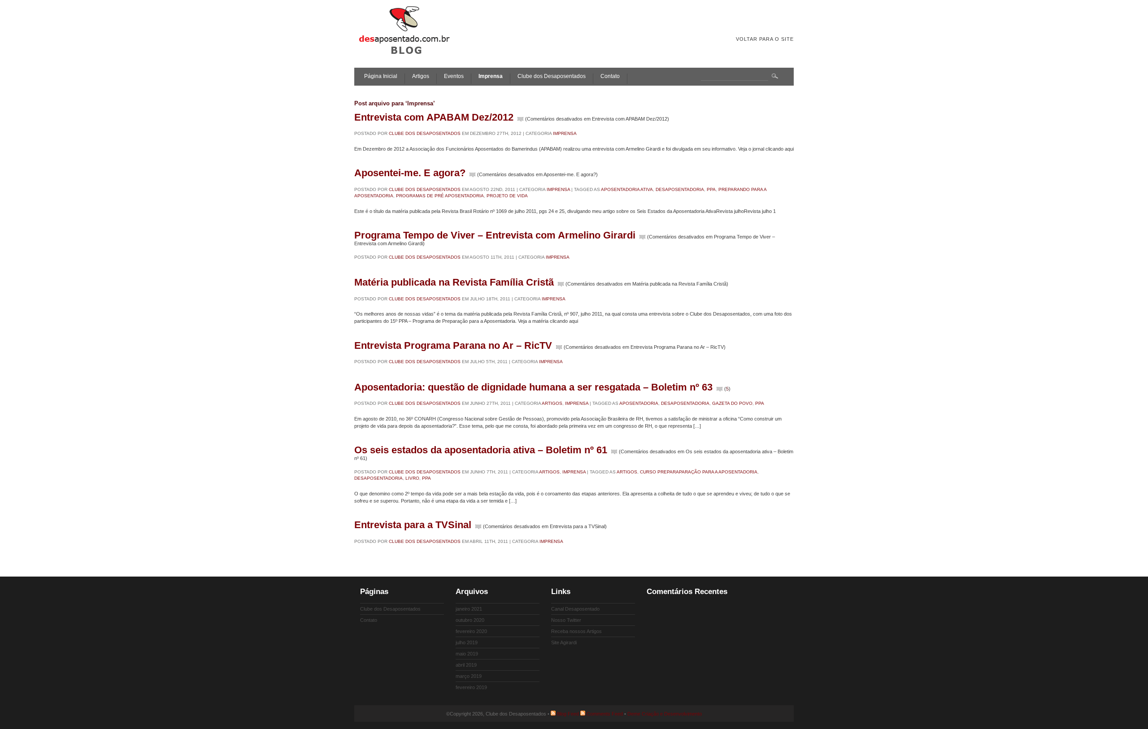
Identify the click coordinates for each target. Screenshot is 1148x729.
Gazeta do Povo (732, 403)
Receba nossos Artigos (576, 631)
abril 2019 (466, 665)
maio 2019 (467, 653)
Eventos (454, 76)
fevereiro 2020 (471, 631)
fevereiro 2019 (471, 687)
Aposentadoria (638, 403)
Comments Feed (605, 713)
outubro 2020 (470, 620)
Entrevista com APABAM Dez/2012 (433, 117)
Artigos (420, 76)
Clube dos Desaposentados (551, 76)
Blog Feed (568, 713)
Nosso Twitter (566, 620)
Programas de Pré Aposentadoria (440, 195)
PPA (711, 189)
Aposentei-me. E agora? (409, 172)
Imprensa (490, 76)
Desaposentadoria (680, 189)
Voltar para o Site (765, 39)
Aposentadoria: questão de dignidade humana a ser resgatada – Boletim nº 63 (533, 387)
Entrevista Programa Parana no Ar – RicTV (453, 345)
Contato (610, 76)
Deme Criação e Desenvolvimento (664, 713)
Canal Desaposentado (575, 609)
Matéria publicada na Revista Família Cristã (454, 282)
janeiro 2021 (469, 609)
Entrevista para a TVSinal (412, 524)
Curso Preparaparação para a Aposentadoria (698, 471)
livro (412, 478)
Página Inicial (380, 76)
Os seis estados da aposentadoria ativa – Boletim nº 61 (480, 450)
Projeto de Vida (507, 195)
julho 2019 (467, 642)
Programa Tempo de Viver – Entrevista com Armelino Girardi (494, 235)
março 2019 (469, 676)
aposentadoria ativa (627, 189)
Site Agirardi (564, 642)
